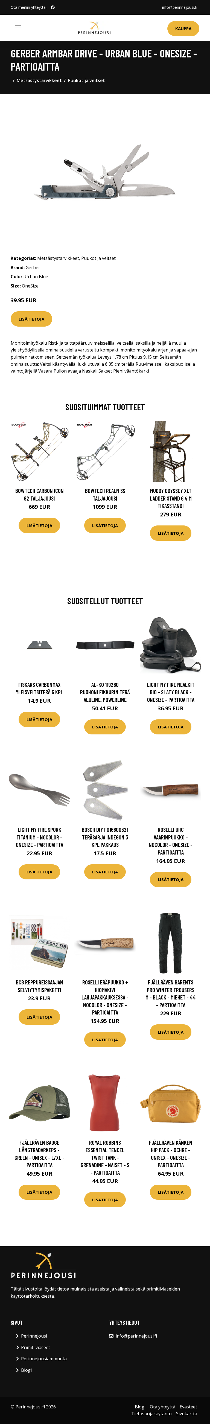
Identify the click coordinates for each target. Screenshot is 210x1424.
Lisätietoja (31, 319)
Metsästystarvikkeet (39, 80)
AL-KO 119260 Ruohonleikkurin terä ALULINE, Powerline (105, 692)
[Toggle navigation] (18, 28)
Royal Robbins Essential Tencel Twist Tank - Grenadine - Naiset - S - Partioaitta (105, 1157)
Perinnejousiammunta (44, 1359)
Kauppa (183, 28)
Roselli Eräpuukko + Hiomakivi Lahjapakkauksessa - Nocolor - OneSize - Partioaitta (105, 997)
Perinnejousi (34, 1336)
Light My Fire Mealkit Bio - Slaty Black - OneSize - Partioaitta (170, 692)
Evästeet (188, 1407)
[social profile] (53, 7)
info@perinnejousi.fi (179, 7)
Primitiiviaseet (35, 1347)
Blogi (26, 1370)
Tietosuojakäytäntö (151, 1414)
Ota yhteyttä (162, 1407)
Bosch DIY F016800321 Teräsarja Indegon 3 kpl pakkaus (105, 837)
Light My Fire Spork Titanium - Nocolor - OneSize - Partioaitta (39, 837)
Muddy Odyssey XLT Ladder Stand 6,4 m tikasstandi (171, 498)
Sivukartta (186, 1414)
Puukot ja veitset (86, 80)
